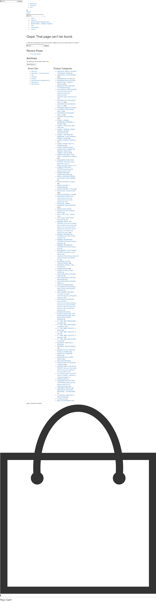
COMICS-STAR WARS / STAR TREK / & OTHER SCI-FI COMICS (67, 155)
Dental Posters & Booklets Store (41, 80)
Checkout (33, 5)
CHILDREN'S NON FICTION (65, 107)
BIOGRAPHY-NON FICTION (65, 80)
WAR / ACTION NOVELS (64, 400)
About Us (34, 71)
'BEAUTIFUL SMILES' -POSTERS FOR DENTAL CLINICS (66, 72)
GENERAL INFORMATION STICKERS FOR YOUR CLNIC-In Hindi (66, 247)
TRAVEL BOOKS (62, 379)
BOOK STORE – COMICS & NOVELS (41, 24)
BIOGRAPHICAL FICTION (64, 79)
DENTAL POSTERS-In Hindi (65, 194)
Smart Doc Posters (35, 54)
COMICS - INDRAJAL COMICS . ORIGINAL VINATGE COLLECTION (66, 131)
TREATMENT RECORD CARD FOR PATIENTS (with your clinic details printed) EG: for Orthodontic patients (66, 383)
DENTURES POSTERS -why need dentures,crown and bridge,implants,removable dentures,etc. (65, 199)
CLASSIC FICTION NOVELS (65, 116)
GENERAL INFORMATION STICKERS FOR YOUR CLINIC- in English (66, 236)
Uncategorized (61, 399)
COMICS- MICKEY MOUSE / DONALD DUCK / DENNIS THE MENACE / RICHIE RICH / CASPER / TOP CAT (66, 150)
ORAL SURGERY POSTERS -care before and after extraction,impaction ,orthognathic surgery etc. (67, 294)
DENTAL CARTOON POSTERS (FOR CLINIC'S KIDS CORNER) (66, 177)
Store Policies (35, 84)
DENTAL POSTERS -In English (66, 182)
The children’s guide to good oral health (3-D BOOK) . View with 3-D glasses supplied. (66, 375)
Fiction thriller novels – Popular (66, 214)
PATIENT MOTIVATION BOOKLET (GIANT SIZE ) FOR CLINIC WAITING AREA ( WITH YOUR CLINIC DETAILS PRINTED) (66, 315)
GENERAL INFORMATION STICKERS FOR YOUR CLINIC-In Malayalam (66, 241)
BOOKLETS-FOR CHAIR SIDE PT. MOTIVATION (66, 87)
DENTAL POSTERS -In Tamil (65, 189)
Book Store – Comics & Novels (40, 73)
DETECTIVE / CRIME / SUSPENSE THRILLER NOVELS (66, 204)
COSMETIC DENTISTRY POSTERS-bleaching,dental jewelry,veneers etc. (65, 169)
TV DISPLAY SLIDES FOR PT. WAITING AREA (65, 396)
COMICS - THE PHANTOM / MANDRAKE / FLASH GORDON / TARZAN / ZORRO (66, 136)
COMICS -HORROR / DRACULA (66, 140)
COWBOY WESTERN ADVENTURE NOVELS (63, 173)
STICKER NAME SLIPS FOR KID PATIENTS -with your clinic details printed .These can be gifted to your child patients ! (66, 369)
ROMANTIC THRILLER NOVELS (66, 346)
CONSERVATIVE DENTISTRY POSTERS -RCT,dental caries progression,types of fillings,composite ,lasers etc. (65, 162)
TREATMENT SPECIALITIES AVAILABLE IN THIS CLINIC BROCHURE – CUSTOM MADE (66, 389)
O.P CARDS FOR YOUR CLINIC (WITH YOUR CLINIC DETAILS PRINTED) (66, 288)
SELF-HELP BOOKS (63, 361)
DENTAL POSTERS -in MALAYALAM (63, 186)
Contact (33, 29)
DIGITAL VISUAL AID (63, 209)
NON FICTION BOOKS (63, 285)
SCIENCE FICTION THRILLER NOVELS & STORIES (66, 351)
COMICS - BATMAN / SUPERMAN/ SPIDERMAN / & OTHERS (65, 122)
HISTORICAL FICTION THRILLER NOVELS (63, 262)
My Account (33, 4)
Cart (31, 7)
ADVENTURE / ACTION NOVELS (66, 75)
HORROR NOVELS (62, 268)
